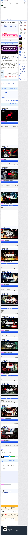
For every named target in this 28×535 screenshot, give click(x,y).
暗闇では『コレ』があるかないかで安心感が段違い (9, 36)
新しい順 (2, 484)
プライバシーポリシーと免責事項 (13, 530)
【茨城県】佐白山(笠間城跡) (6, 272)
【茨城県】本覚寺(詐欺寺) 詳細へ (9, 205)
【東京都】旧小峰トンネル (5, 147)
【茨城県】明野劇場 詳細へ (9, 263)
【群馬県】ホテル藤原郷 (5, 228)
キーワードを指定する (4, 92)
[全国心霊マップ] (4, 0)
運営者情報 (6, 492)
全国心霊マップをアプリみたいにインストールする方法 (9, 26)
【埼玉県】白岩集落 (4, 168)
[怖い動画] (7, 0)
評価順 (9, 484)
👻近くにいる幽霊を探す (5, 25)
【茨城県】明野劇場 (4, 249)
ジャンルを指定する (4, 95)
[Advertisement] (14, 14)
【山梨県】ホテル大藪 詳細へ (9, 308)
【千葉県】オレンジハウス (5, 361)
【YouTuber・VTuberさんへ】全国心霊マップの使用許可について (9, 28)
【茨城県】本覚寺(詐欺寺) (5, 191)
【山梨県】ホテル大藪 (5, 294)
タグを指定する (3, 97)
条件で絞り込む (14, 100)
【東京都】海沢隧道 (4, 427)
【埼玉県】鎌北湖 (4, 109)
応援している (9, 52)
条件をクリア (8, 100)
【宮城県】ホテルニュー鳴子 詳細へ (9, 398)
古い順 (6, 484)
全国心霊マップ (10, 526)
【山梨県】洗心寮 (4, 406)
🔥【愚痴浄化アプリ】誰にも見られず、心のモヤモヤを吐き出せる (9, 30)
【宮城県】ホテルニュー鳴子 (6, 384)
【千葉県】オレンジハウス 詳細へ (9, 375)
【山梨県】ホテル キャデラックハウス (7, 317)
